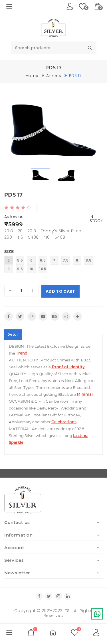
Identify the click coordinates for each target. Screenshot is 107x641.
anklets (53, 75)
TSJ (68, 611)
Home (32, 75)
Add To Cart (60, 291)
